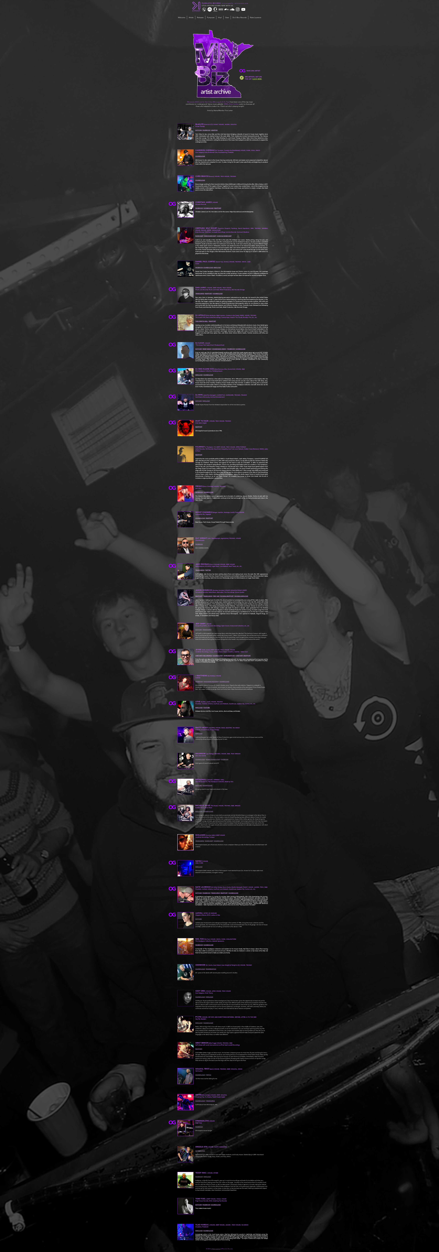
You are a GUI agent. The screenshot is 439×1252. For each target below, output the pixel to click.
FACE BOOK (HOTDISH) (211, 681)
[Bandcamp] (226, 9)
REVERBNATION (211, 969)
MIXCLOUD (217, 267)
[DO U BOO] (204, 9)
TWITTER (208, 570)
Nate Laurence (216, 1249)
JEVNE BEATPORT (229, 655)
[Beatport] (209, 9)
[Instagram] (237, 9)
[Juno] (220, 9)
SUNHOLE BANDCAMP (224, 236)
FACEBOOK (206, 130)
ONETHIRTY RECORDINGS (203, 655)
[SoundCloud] (232, 9)
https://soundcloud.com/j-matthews (242, 689)
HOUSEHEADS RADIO (219, 349)
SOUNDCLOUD (208, 208)
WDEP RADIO (207, 349)
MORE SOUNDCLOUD (213, 759)
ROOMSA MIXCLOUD (241, 596)
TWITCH (208, 1075)
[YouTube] (243, 9)
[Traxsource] (215, 9)
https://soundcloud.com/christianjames (241, 212)
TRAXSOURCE (199, 293)
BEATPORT (217, 208)
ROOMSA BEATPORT (227, 596)
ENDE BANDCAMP (210, 236)
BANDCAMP (199, 236)
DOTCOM (198, 130)
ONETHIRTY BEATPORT (243, 655)
